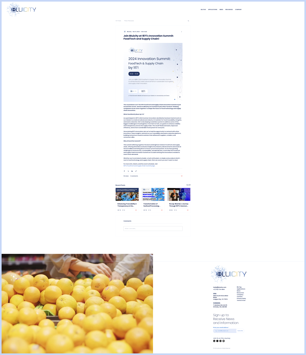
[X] (217, 341)
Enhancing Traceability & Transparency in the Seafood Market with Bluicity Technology (127, 205)
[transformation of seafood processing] (153, 194)
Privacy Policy (241, 298)
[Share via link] (136, 171)
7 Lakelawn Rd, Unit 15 (220, 305)
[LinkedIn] (214, 341)
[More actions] (181, 32)
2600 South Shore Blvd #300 (220, 296)
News (238, 291)
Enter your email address (220, 327)
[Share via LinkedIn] (132, 171)
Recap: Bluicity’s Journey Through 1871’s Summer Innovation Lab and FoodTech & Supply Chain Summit (178, 205)
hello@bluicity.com (219, 287)
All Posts (118, 21)
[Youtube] (223, 341)
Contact (239, 297)
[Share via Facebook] (124, 171)
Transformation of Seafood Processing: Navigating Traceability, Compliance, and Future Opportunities (152, 205)
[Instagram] (220, 341)
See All (188, 185)
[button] (212, 10)
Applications (241, 289)
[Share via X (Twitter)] (128, 171)
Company (240, 295)
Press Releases (129, 21)
